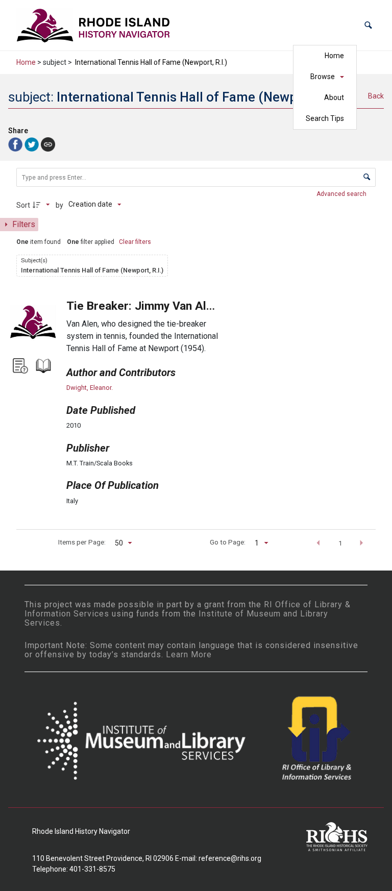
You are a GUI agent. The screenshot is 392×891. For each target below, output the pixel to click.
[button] (368, 25)
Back (376, 96)
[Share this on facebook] (16, 143)
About (334, 97)
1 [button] (340, 543)
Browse (322, 76)
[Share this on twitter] (32, 143)
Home (334, 56)
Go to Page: (228, 542)
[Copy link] (48, 144)
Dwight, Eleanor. (89, 387)
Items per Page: (82, 542)
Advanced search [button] (342, 193)
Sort (23, 205)
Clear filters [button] (135, 241)
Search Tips (325, 118)
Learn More (189, 654)
